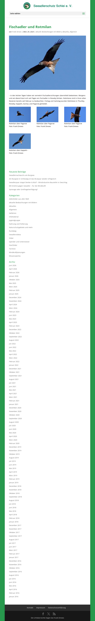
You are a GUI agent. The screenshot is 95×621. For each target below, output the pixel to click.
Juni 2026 (12, 265)
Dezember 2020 (15, 408)
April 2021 (13, 393)
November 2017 (15, 529)
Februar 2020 (14, 443)
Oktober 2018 (14, 493)
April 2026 (13, 269)
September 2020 (15, 418)
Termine (12, 249)
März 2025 (13, 287)
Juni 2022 (12, 347)
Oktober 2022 (14, 333)
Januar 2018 (13, 522)
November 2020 (15, 411)
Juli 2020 (12, 425)
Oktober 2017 (14, 532)
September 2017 (15, 536)
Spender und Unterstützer (19, 242)
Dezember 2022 (15, 329)
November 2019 (15, 450)
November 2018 (15, 490)
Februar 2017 (14, 554)
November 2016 (15, 564)
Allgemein (73, 32)
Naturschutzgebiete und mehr (21, 227)
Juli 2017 (12, 543)
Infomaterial (14, 217)
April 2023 (13, 322)
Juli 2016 (12, 579)
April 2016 (13, 589)
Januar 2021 (13, 404)
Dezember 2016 (15, 561)
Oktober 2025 (14, 280)
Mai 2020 (12, 433)
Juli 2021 (12, 383)
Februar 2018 (14, 518)
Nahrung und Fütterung (18, 224)
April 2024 (13, 304)
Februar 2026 (14, 272)
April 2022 (13, 354)
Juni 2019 (12, 465)
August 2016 (14, 575)
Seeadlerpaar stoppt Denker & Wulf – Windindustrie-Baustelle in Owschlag (38, 182)
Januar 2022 (13, 365)
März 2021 (13, 397)
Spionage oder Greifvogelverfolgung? (23, 189)
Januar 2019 (13, 482)
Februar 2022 (14, 361)
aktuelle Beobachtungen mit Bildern (49, 32)
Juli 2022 (12, 344)
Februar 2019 (14, 479)
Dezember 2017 (15, 525)
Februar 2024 (14, 312)
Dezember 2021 (15, 369)
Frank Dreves (16, 32)
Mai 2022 (12, 351)
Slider (11, 238)
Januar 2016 (13, 596)
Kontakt (30, 608)
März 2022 (13, 358)
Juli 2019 (12, 461)
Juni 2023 (12, 315)
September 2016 (15, 571)
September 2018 (15, 497)
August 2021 (14, 379)
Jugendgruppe (14, 220)
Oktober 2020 (14, 415)
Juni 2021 (12, 386)
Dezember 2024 (15, 297)
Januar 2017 (13, 557)
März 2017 (13, 550)
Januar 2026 (13, 276)
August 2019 (14, 458)
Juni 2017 (12, 547)
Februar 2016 (14, 593)
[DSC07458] (20, 141)
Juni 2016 (12, 582)
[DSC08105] (47, 114)
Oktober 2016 (14, 568)
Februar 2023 (14, 326)
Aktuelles (65, 32)
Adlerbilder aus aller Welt (19, 199)
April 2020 (13, 436)
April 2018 (13, 514)
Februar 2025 (14, 290)
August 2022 (14, 340)
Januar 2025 (13, 294)
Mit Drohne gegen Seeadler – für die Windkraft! (27, 186)
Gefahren (12, 213)
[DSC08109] (20, 114)
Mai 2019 (12, 468)
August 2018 (14, 500)
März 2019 (13, 475)
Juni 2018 (12, 507)
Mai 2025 (12, 283)
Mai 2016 (12, 586)
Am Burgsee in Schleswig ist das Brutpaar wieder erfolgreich (32, 179)
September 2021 (15, 376)
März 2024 (13, 308)
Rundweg (12, 231)
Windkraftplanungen (17, 252)
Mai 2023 (12, 319)
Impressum (40, 608)
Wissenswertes (15, 256)
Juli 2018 (12, 504)
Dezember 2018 (15, 486)
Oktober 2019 (14, 454)
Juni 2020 (12, 429)
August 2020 (14, 422)
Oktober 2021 (14, 372)
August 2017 (14, 539)
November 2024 (15, 301)
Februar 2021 (14, 401)
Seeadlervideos (15, 234)
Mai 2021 (12, 390)
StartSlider (13, 245)
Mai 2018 (12, 511)
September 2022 (15, 337)
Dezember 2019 (15, 447)
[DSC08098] (75, 114)
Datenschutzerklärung (57, 608)
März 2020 (13, 440)
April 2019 (13, 472)
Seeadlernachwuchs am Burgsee (21, 175)
